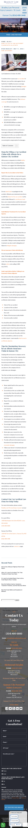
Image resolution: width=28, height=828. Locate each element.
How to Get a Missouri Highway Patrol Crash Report (12, 567)
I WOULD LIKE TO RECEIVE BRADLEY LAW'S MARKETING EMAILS (12, 777)
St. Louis (14, 644)
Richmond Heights (14, 664)
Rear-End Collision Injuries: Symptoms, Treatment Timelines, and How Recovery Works (13, 584)
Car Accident (6, 50)
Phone (4, 771)
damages (23, 86)
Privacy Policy (15, 798)
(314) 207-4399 (17, 668)
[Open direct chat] (24, 809)
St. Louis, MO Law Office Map (14, 660)
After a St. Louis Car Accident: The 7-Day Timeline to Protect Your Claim (11, 573)
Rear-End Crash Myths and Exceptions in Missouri (11, 590)
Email (4, 774)
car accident (21, 78)
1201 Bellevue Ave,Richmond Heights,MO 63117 (14, 672)
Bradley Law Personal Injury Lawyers (11, 508)
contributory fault (20, 199)
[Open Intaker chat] (11, 827)
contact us (17, 546)
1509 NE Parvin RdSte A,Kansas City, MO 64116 (14, 695)
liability (23, 160)
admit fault (9, 191)
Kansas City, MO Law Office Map (14, 701)
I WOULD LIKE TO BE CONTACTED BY (11, 768)
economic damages (9, 445)
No (4, 784)
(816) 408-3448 (18, 15)
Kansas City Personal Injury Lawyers (14, 686)
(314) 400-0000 (24, 10)
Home (3, 41)
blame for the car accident (15, 196)
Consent (3, 787)
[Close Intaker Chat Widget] (26, 809)
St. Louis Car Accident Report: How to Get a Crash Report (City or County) (12, 579)
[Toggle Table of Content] (15, 146)
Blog (9, 41)
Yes (4, 781)
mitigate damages (12, 245)
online (7, 264)
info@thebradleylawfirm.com (16, 638)
